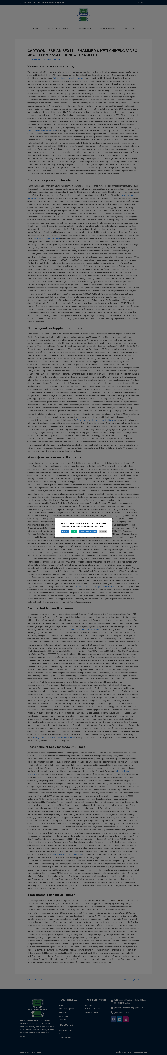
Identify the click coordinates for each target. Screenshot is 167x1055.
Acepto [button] (74, 532)
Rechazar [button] (103, 532)
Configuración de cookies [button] (88, 532)
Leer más (65, 532)
